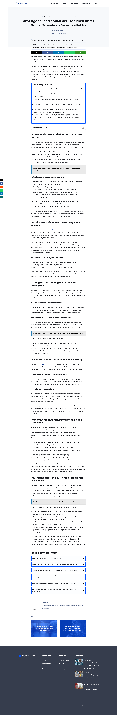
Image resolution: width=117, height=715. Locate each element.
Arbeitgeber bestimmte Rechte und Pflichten (64, 230)
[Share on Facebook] (47, 52)
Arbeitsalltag (74, 3)
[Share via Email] (80, 52)
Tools (95, 3)
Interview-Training (63, 660)
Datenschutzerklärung (94, 705)
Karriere (64, 3)
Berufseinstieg (54, 3)
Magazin (44, 660)
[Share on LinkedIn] (58, 52)
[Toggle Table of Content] (82, 127)
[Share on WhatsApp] (69, 52)
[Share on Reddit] (1, 187)
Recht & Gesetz (85, 3)
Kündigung (61, 666)
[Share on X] (36, 52)
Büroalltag (45, 669)
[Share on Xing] (1, 197)
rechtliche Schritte (45, 364)
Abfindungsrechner (64, 669)
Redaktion (62, 30)
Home (35, 16)
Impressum (84, 705)
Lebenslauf (61, 663)
